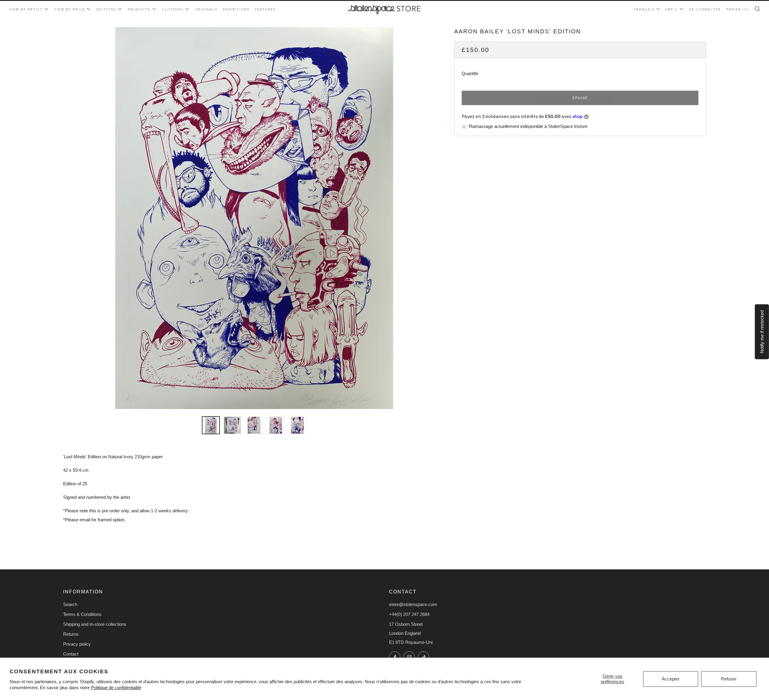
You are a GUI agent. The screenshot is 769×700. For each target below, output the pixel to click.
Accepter (670, 678)
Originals (206, 9)
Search (70, 604)
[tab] (211, 425)
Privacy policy (77, 644)
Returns (71, 634)
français (644, 9)
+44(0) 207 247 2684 (409, 614)
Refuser (729, 678)
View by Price (69, 9)
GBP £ (671, 9)
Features (265, 9)
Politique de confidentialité (116, 687)
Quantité (470, 73)
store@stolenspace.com (413, 604)
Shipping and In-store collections (94, 624)
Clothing (173, 9)
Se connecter (705, 9)
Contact (70, 653)
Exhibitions (236, 9)
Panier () (737, 9)
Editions (106, 9)
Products (139, 9)
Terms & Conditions (82, 614)
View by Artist (26, 9)
